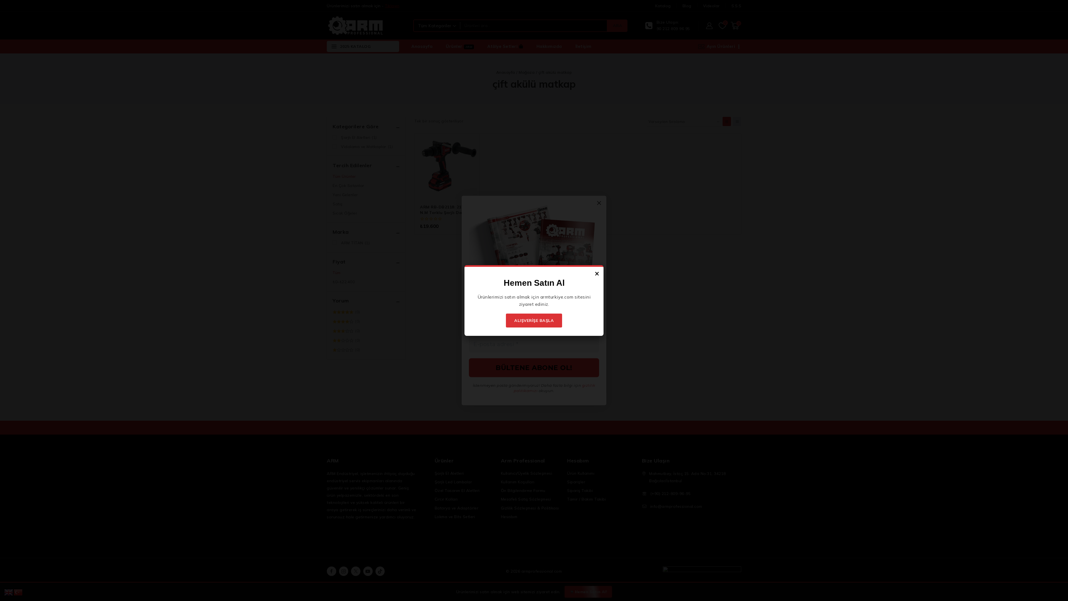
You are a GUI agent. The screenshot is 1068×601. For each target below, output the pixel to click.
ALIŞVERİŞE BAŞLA (534, 320)
